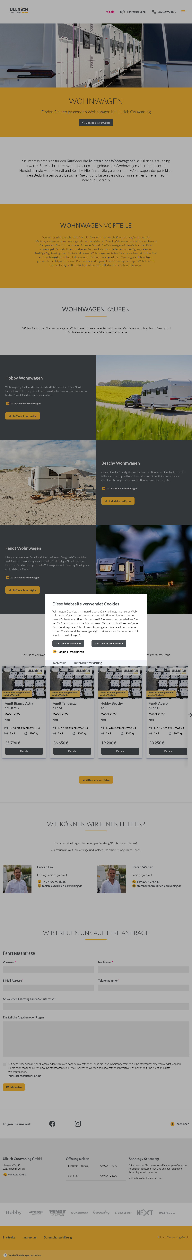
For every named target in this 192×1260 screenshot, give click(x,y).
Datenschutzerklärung (88, 663)
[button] (68, 643)
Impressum (59, 663)
